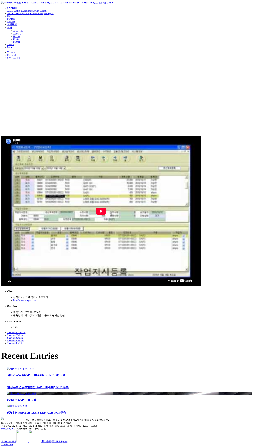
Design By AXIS (9, 429)
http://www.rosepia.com (24, 300)
